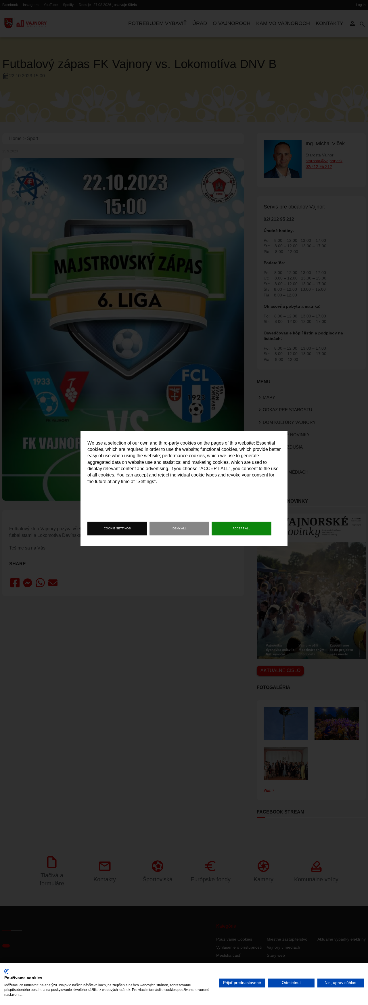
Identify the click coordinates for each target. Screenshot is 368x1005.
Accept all (241, 528)
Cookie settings (117, 528)
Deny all (179, 528)
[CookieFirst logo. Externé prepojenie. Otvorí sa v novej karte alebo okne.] (6, 971)
